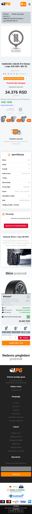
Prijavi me (16, 474)
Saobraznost (16, 414)
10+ (28, 317)
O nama (16, 403)
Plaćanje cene (16, 433)
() (24, 4)
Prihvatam (11, 511)
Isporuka (16, 410)
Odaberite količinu (6, 335)
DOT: (5, 308)
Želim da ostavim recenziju (16, 226)
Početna (6, 14)
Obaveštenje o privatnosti (16, 451)
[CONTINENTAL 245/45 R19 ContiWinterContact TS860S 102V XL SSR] (16, 286)
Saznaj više (20, 511)
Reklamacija (16, 444)
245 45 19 (6, 16)
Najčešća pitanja (16, 447)
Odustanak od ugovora (16, 417)
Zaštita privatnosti (16, 437)
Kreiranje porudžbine (16, 440)
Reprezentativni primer (7, 105)
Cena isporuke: (8, 310)
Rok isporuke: (7, 312)
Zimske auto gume (18, 14)
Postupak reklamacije (16, 421)
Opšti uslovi (16, 406)
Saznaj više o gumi (16, 343)
